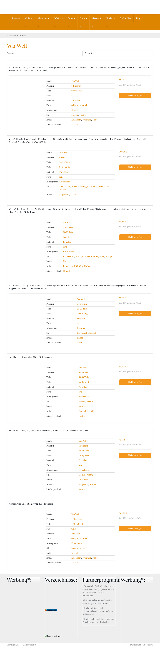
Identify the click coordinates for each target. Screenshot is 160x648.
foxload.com (52, 610)
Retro (93, 186)
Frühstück (86, 120)
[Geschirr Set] (29, 7)
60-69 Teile (76, 91)
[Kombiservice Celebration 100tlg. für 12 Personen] (25, 517)
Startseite (16, 18)
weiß (73, 95)
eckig (73, 105)
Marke (28, 18)
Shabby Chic (103, 186)
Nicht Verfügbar (135, 95)
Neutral (83, 115)
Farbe (70, 18)
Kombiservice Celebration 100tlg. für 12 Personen (31, 504)
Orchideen (83, 480)
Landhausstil (64, 186)
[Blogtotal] (68, 596)
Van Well (75, 81)
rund (61, 177)
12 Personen (76, 519)
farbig (67, 167)
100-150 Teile (77, 524)
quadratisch (82, 105)
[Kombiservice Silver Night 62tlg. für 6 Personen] (25, 373)
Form (82, 18)
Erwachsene (76, 110)
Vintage (62, 190)
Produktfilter (125, 18)
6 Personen (76, 86)
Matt (65, 261)
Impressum (148, 645)
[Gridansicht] (19, 53)
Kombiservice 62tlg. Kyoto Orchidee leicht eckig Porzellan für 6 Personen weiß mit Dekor (49, 430)
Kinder (109, 18)
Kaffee (95, 120)
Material (96, 18)
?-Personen (43, 18)
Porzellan (75, 100)
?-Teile (57, 18)
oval (80, 392)
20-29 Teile (64, 162)
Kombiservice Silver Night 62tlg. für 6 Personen (30, 357)
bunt (61, 167)
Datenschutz (135, 645)
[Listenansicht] (27, 53)
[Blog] (53, 636)
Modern (74, 115)
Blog (138, 18)
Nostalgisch (85, 186)
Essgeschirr (76, 120)
